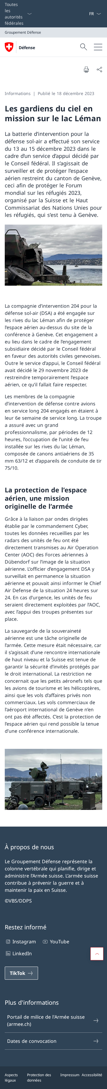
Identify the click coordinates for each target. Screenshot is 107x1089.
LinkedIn (22, 953)
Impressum (69, 1074)
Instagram (24, 941)
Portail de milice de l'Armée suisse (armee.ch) (46, 1020)
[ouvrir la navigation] (98, 47)
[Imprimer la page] (86, 69)
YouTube (59, 941)
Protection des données (39, 1077)
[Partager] (99, 69)
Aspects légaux (11, 1077)
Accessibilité (92, 1074)
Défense (27, 47)
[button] (96, 953)
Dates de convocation (31, 1041)
